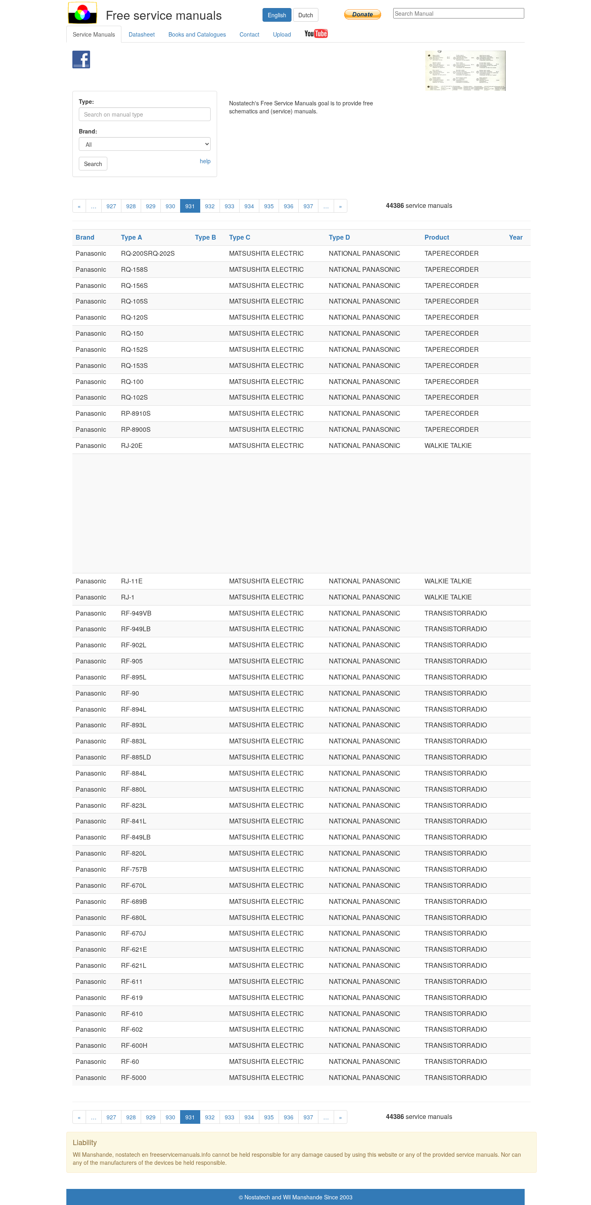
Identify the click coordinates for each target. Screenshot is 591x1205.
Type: (86, 101)
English (277, 15)
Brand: (88, 131)
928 (131, 206)
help (205, 161)
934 (249, 206)
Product (437, 237)
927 (111, 206)
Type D (339, 237)
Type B (205, 237)
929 (151, 206)
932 (210, 206)
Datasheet (142, 34)
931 (190, 206)
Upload (282, 34)
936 (288, 206)
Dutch (305, 15)
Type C (239, 237)
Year (516, 237)
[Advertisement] (282, 71)
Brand (85, 237)
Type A (131, 237)
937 (308, 206)
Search (93, 164)
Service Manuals (94, 34)
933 (229, 206)
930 (170, 206)
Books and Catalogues (197, 34)
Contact (249, 34)
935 (269, 206)
